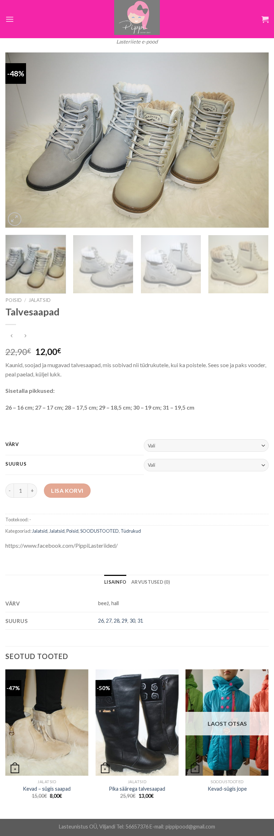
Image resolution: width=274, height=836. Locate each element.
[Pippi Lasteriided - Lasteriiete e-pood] (137, 17)
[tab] (115, 582)
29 (124, 621)
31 (140, 621)
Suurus (15, 464)
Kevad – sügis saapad (47, 789)
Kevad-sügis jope (227, 789)
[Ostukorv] (265, 19)
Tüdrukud (131, 531)
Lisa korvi (67, 490)
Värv (12, 444)
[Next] (254, 140)
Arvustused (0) (150, 582)
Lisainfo (115, 582)
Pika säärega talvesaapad (137, 789)
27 (109, 621)
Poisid (13, 300)
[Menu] (9, 19)
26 (101, 621)
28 (117, 621)
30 (132, 621)
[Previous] (19, 140)
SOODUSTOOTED (99, 531)
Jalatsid (40, 300)
